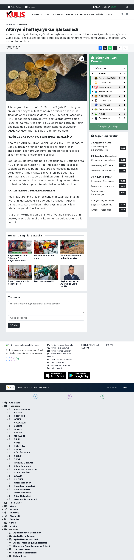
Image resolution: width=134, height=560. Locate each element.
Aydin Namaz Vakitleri (61, 351)
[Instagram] (13, 359)
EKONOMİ (58, 14)
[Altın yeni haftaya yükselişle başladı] (46, 77)
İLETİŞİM (85, 348)
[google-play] (79, 375)
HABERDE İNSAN (23, 463)
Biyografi (14, 516)
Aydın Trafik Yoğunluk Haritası (30, 543)
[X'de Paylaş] (105, 48)
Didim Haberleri (22, 493)
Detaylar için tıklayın (108, 126)
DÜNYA (17, 429)
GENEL (109, 14)
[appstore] (55, 375)
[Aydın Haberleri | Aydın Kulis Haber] (16, 14)
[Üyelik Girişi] (126, 7)
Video (12, 506)
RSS (11, 387)
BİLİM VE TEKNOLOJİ (25, 469)
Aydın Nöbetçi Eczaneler (62, 345)
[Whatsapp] (18, 359)
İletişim (13, 526)
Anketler (14, 519)
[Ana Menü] (127, 14)
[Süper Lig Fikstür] (124, 136)
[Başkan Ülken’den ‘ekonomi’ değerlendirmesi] (20, 246)
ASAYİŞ (17, 476)
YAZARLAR (72, 14)
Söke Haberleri (21, 496)
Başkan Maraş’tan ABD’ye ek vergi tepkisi (69, 283)
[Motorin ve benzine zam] (46, 246)
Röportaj (14, 513)
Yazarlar (14, 509)
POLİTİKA (19, 446)
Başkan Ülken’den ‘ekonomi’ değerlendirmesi (17, 258)
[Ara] (122, 14)
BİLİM (16, 439)
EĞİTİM (100, 14)
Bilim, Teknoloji (22, 466)
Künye (12, 523)
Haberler (11, 25)
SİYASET (46, 14)
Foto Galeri (16, 7)
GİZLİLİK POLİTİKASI (90, 345)
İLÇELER (18, 479)
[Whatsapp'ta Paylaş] (110, 48)
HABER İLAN (87, 14)
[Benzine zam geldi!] (46, 272)
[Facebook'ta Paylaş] (100, 48)
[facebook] (35, 396)
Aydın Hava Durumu (60, 348)
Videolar (31, 7)
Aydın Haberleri (22, 409)
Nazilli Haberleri (22, 483)
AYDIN (35, 14)
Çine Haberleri (21, 489)
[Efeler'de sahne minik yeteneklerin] (20, 272)
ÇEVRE (17, 449)
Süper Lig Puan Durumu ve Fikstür (32, 546)
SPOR (16, 459)
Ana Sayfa (14, 403)
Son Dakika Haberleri (60, 365)
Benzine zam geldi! (44, 281)
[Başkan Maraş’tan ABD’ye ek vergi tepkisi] (72, 272)
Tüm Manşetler (58, 363)
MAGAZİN (19, 436)
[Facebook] (8, 359)
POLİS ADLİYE (21, 473)
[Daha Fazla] (115, 48)
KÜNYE (109, 345)
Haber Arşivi (56, 368)
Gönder (14, 325)
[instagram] (69, 396)
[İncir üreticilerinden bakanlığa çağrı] (72, 246)
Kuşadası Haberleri (24, 486)
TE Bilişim (123, 387)
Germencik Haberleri (25, 499)
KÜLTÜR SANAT (22, 453)
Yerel (16, 443)
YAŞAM (17, 433)
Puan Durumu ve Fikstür (61, 360)
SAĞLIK (17, 456)
